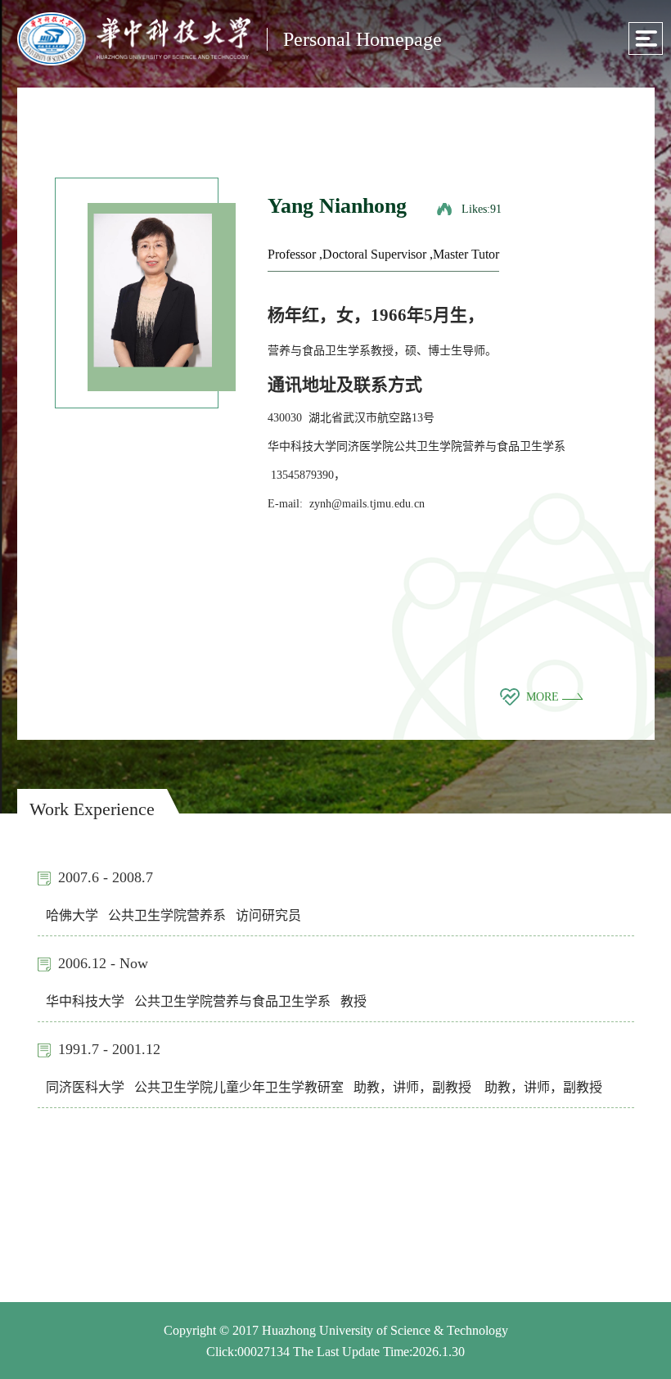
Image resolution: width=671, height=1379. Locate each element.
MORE (544, 697)
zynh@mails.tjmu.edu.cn (367, 504)
